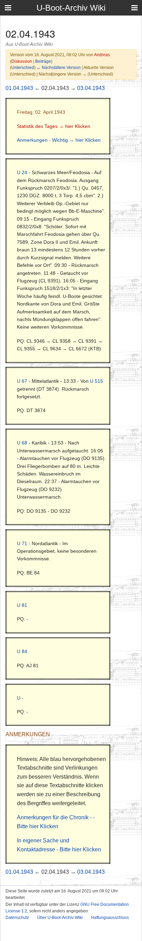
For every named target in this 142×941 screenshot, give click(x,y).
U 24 (22, 172)
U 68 (22, 443)
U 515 (96, 381)
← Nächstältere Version (59, 67)
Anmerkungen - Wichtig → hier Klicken (59, 140)
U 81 (22, 605)
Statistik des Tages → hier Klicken (53, 126)
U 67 (22, 381)
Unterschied (22, 67)
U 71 (22, 543)
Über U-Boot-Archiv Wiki (60, 917)
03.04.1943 (91, 88)
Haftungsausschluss (110, 917)
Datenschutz (17, 917)
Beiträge (43, 61)
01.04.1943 (19, 88)
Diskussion (21, 61)
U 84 (22, 651)
